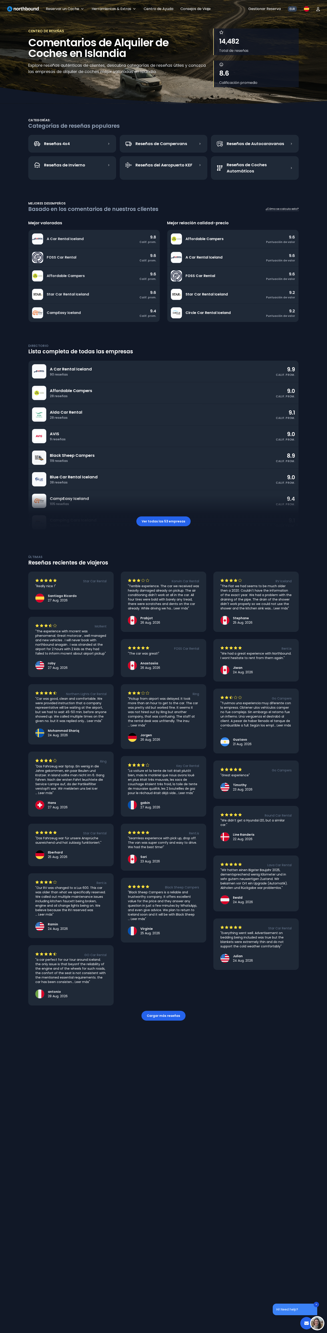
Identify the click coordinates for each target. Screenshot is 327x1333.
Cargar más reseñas (163, 1015)
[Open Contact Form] (306, 1323)
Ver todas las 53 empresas (163, 521)
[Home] (23, 9)
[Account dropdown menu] (318, 9)
